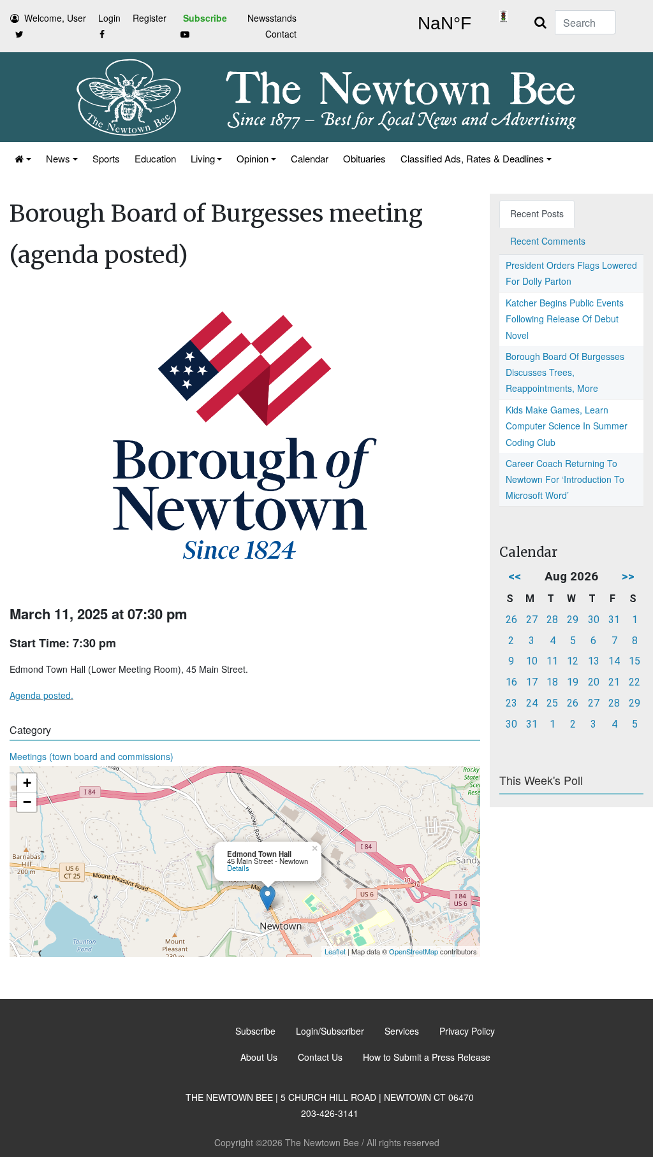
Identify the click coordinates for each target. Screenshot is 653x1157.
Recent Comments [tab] (547, 240)
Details (238, 868)
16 (511, 682)
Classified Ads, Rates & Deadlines (472, 158)
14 (614, 661)
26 (511, 620)
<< (514, 576)
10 (532, 661)
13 (593, 661)
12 (572, 661)
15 (634, 661)
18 (552, 682)
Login (109, 17)
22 (634, 682)
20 (593, 682)
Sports (106, 158)
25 (552, 703)
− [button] (27, 802)
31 (614, 620)
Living (203, 158)
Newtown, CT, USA (444, 24)
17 (532, 682)
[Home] (22, 158)
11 (552, 661)
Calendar (309, 158)
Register (149, 17)
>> (628, 576)
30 (593, 620)
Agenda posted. (41, 695)
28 (552, 620)
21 (614, 682)
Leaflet (335, 951)
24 (532, 703)
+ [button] (27, 783)
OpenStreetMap (413, 951)
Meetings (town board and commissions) (91, 756)
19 (572, 682)
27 (532, 620)
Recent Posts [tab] (537, 213)
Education (155, 158)
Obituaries (364, 158)
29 (572, 620)
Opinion (252, 158)
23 (511, 703)
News (58, 158)
